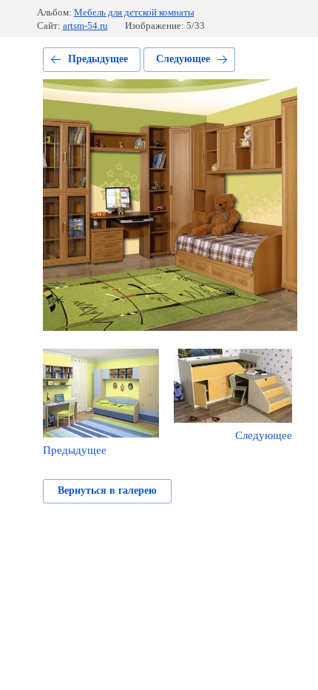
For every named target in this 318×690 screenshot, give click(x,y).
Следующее (183, 58)
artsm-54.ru (85, 25)
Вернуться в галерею (107, 490)
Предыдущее (98, 58)
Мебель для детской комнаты (134, 12)
